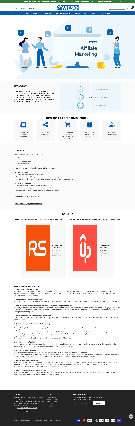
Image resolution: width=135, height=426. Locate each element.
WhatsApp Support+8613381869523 (27, 407)
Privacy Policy (51, 406)
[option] (67, 1)
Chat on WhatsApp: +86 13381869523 (24, 8)
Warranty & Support (52, 399)
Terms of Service (51, 404)
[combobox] (115, 8)
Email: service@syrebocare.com (28, 204)
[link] (67, 47)
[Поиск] (117, 8)
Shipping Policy (51, 397)
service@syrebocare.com (24, 410)
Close (120, 1)
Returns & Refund (52, 401)
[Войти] (128, 8)
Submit (98, 403)
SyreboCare (28, 420)
